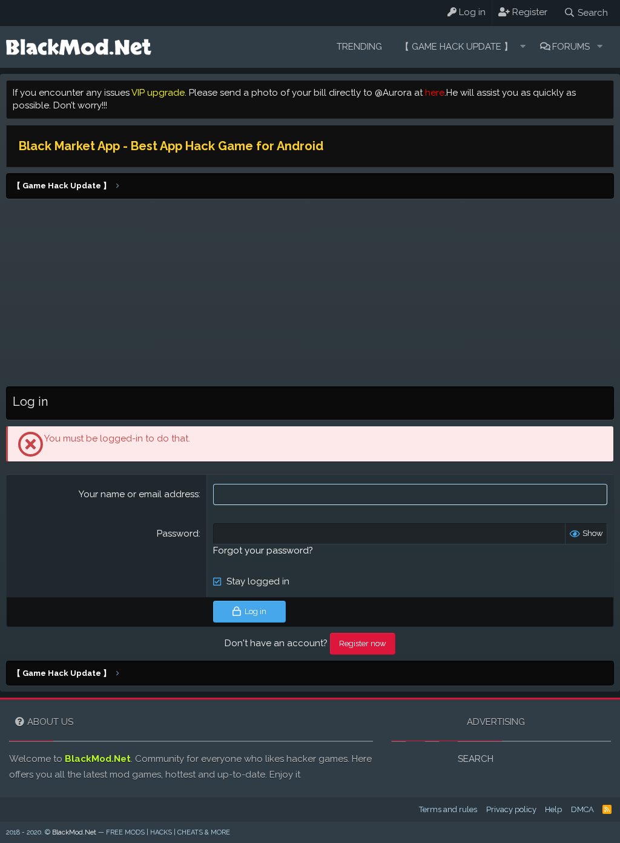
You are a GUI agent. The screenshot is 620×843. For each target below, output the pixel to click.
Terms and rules (448, 809)
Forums (571, 46)
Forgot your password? (263, 550)
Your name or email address (139, 494)
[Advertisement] (310, 295)
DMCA (582, 809)
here (434, 92)
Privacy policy (511, 809)
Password (178, 533)
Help (553, 809)
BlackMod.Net (98, 758)
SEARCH (475, 758)
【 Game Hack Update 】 (456, 46)
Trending (359, 46)
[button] (522, 47)
